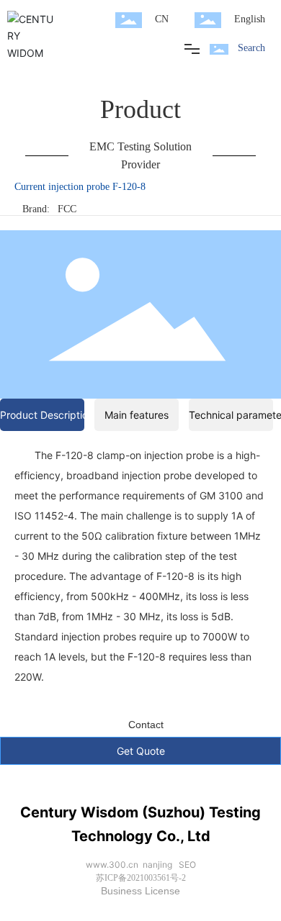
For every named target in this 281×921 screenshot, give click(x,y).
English (249, 19)
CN (162, 19)
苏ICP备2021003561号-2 (141, 878)
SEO (187, 864)
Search (251, 47)
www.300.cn (112, 864)
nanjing (157, 864)
